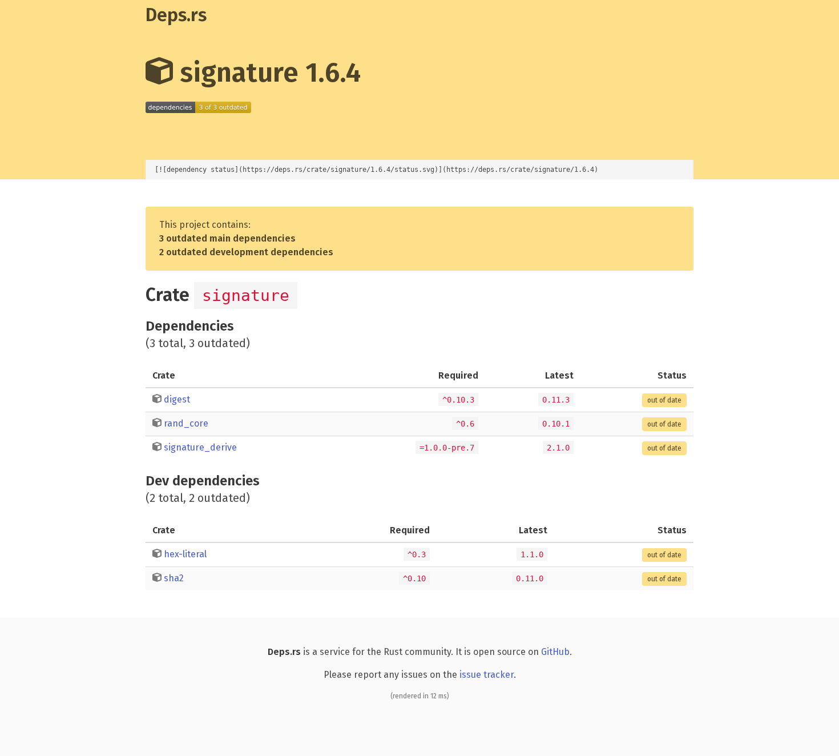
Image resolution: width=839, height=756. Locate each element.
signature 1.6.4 (267, 72)
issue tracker (486, 674)
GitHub (555, 651)
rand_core (186, 423)
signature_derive (200, 447)
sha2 (174, 578)
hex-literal (185, 554)
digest (177, 399)
